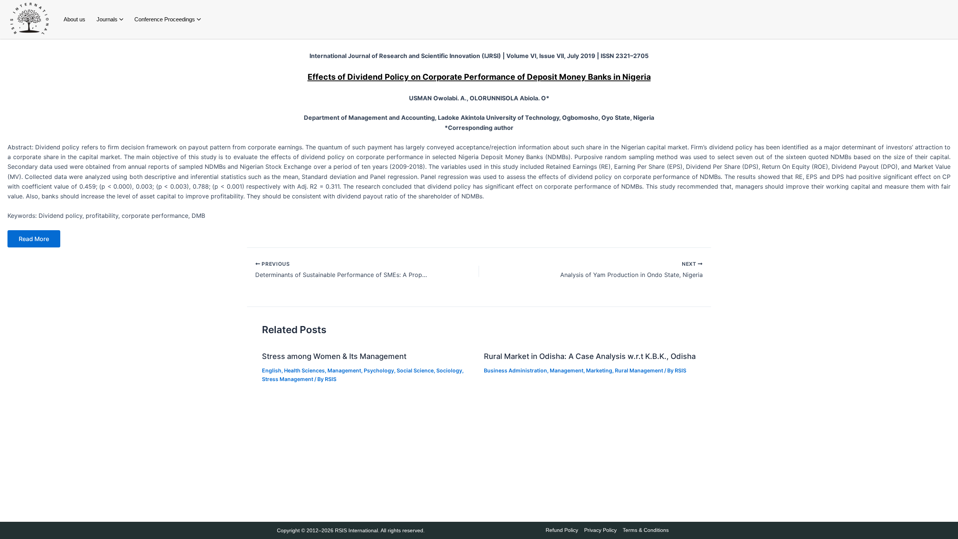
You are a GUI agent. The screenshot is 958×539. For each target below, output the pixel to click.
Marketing (599, 370)
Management (344, 370)
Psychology (379, 370)
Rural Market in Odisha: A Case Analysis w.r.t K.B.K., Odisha (590, 356)
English (271, 370)
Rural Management (639, 370)
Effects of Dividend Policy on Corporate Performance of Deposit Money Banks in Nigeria (479, 77)
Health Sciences (304, 370)
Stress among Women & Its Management (334, 356)
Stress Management (287, 379)
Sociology (449, 370)
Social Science (415, 370)
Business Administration (515, 370)
